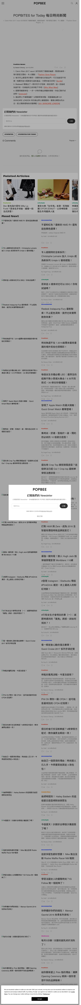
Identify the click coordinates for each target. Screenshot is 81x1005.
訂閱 (63, 506)
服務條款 (43, 511)
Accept (40, 999)
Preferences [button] (46, 994)
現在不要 (40, 516)
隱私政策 (49, 511)
